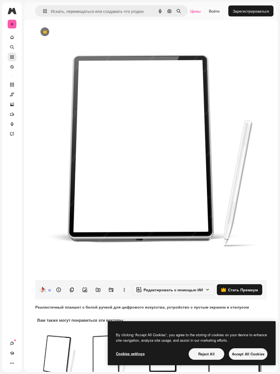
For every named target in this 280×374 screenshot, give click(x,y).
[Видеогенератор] (12, 114)
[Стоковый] (12, 57)
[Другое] (12, 363)
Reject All (206, 353)
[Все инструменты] (12, 84)
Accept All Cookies (248, 353)
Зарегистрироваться (251, 11)
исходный (71, 32)
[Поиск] (12, 47)
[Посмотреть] (12, 66)
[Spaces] (12, 94)
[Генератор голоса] (12, 124)
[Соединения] (12, 343)
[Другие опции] (124, 289)
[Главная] (12, 37)
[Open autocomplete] (42, 11)
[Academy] (12, 353)
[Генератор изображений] (12, 104)
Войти (214, 11)
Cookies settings (130, 353)
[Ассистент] (12, 134)
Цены (195, 11)
